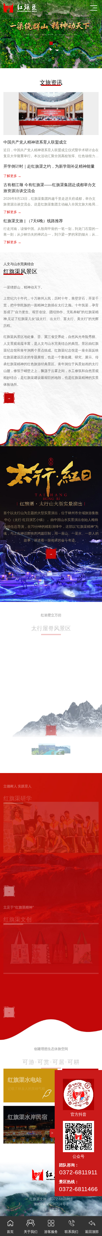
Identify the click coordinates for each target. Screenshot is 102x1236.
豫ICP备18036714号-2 (51, 1204)
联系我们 (71, 1227)
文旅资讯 (51, 83)
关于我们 (30, 1227)
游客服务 (51, 1227)
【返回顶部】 (51, 1209)
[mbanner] (51, 34)
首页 (10, 1227)
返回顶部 (92, 1227)
